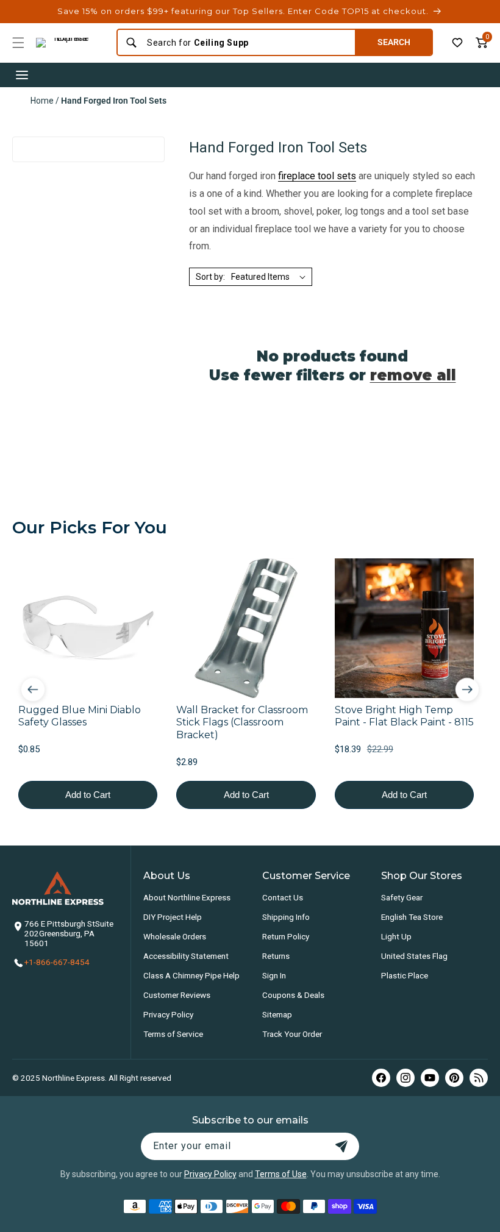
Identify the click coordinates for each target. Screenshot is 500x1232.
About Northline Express (186, 897)
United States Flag (414, 956)
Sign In (274, 975)
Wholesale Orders (174, 936)
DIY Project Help (172, 917)
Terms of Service (173, 1034)
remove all (413, 375)
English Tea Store (412, 917)
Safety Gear (402, 897)
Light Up (396, 936)
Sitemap (277, 1014)
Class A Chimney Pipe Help (191, 975)
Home (42, 100)
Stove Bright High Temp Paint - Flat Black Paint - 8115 (404, 716)
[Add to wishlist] (457, 42)
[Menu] (18, 42)
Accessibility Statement (186, 956)
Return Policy (285, 936)
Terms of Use (281, 1174)
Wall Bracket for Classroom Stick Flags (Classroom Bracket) (242, 722)
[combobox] (247, 42)
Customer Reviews (176, 995)
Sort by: (210, 277)
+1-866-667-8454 (57, 962)
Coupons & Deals (293, 995)
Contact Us (282, 897)
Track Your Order (292, 1034)
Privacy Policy (168, 1014)
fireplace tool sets (317, 176)
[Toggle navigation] (22, 75)
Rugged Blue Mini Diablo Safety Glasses (79, 716)
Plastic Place (404, 975)
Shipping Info (286, 917)
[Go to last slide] (33, 688)
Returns (276, 956)
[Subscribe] (341, 1146)
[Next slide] (467, 688)
